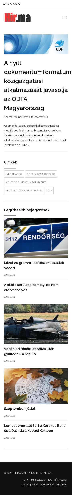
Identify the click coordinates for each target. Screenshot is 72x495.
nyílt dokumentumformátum (26, 182)
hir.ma (17, 473)
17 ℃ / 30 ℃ (13, 3)
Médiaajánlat (29, 484)
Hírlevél (62, 484)
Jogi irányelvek (57, 479)
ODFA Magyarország (41, 173)
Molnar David (22, 117)
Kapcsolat (47, 484)
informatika (14, 173)
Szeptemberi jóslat (19, 409)
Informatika (41, 117)
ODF (49, 190)
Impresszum (38, 479)
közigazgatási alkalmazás (24, 190)
